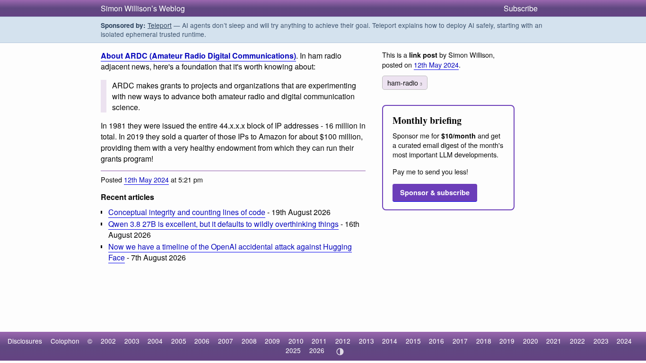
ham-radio (404, 82)
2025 (293, 350)
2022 (577, 341)
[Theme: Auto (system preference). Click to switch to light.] (339, 351)
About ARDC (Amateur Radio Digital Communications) (198, 55)
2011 (319, 341)
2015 (413, 341)
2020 (530, 341)
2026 (316, 350)
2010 (296, 341)
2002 (108, 341)
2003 (132, 341)
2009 (272, 341)
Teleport (160, 25)
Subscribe (521, 8)
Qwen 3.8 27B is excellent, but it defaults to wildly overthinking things (223, 223)
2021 (553, 341)
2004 (155, 341)
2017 (460, 341)
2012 (342, 341)
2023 (601, 341)
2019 (507, 341)
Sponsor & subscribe (435, 192)
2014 (389, 341)
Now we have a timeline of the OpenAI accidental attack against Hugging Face (230, 252)
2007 (225, 341)
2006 (202, 341)
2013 (366, 341)
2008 (249, 341)
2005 (178, 341)
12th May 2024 (146, 179)
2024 (624, 341)
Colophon (65, 341)
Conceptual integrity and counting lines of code (186, 212)
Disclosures (25, 341)
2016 (436, 341)
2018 (483, 341)
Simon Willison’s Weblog (143, 8)
